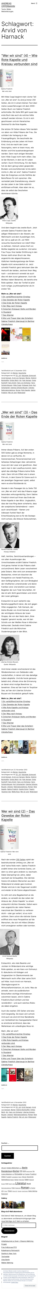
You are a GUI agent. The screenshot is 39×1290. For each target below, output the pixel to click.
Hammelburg (5, 1179)
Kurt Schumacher (19, 784)
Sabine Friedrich (12, 789)
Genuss (24, 1177)
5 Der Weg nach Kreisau (11, 306)
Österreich (4, 1194)
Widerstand (21, 393)
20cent (3, 1168)
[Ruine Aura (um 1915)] (18, 1205)
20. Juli (18, 375)
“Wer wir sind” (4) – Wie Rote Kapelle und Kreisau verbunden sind (19, 60)
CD (21, 1171)
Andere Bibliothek (13, 1168)
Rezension (18, 1188)
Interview (21, 1179)
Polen (13, 1188)
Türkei (10, 1191)
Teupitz (31, 789)
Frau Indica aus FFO (9, 1247)
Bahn (20, 1168)
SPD (2, 1191)
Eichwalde (18, 1174)
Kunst (10, 1183)
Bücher (15, 373)
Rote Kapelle (25, 390)
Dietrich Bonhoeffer (23, 1110)
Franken (27, 1174)
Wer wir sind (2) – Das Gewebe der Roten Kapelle (18, 815)
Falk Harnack (26, 380)
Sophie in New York (8, 1253)
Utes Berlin (5, 1260)
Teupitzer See (6, 792)
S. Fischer (32, 1188)
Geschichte (22, 373)
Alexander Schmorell (29, 375)
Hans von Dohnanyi (23, 383)
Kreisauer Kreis (27, 385)
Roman (18, 390)
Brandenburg (6, 1171)
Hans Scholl (12, 383)
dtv (20, 380)
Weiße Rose (16, 792)
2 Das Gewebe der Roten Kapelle (15, 300)
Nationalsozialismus (8, 390)
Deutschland (29, 1171)
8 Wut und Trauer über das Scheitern (17, 318)
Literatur (31, 388)
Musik (29, 1184)
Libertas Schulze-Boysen (19, 388)
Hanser (12, 1179)
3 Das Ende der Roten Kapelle (14, 303)
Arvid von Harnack (18, 378)
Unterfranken (25, 1191)
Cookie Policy (14, 1282)
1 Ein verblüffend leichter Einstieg (15, 297)
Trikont (5, 1191)
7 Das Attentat (7, 315)
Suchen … (5, 1143)
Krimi (6, 1183)
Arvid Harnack (6, 378)
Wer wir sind (12, 393)
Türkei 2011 (14, 1191)
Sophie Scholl (23, 789)
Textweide (5, 1257)
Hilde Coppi (17, 385)
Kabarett (31, 1179)
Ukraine (19, 1191)
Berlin (24, 1167)
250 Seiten (21, 860)
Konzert (3, 1183)
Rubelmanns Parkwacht (10, 1250)
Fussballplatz (14, 1177)
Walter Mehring (32, 1191)
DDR (24, 1171)
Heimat (16, 1179)
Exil (23, 1174)
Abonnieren (9, 1231)
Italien (27, 1179)
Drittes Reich (14, 380)
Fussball (8, 1177)
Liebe (13, 1183)
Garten (20, 1177)
